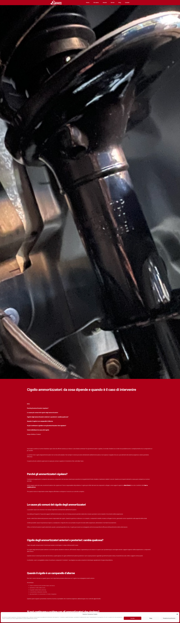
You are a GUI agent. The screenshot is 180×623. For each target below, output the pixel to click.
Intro (28, 404)
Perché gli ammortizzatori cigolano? (37, 408)
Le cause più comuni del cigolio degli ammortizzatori (42, 412)
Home (87, 2)
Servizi (112, 2)
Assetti (105, 2)
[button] (177, 614)
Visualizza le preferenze (169, 618)
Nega (150, 618)
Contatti (127, 2)
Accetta (133, 618)
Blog (119, 2)
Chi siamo (96, 2)
